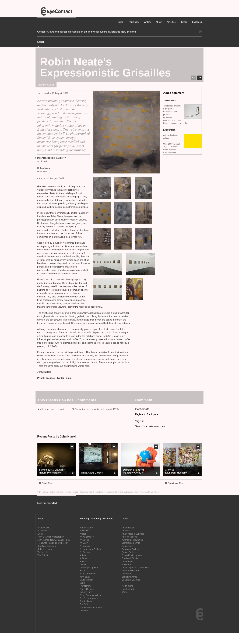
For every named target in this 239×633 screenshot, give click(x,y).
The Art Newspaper (89, 598)
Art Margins (85, 546)
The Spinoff (42, 555)
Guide (120, 22)
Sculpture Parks (129, 577)
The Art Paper (86, 601)
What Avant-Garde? (92, 472)
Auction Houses (129, 537)
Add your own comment (52, 409)
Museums (126, 564)
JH (199, 78)
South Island (128, 589)
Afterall (83, 534)
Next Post (47, 483)
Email (69, 378)
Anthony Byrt (43, 528)
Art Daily (84, 543)
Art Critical (84, 540)
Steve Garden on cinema (91, 595)
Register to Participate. (147, 414)
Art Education (128, 528)
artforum (83, 558)
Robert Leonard (44, 549)
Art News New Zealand (90, 549)
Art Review (85, 552)
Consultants (127, 546)
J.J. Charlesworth (88, 573)
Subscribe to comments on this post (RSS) (97, 409)
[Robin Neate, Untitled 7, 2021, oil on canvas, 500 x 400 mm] (126, 132)
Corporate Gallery (130, 549)
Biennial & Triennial (131, 543)
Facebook (49, 378)
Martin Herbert (86, 580)
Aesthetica (85, 530)
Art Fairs (126, 530)
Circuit (83, 564)
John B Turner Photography (50, 537)
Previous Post (176, 483)
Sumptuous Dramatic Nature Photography (52, 471)
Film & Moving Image (132, 555)
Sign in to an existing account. (150, 426)
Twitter (60, 378)
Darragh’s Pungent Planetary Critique (133, 471)
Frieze (83, 570)
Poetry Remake (87, 589)
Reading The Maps (46, 546)
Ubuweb (84, 610)
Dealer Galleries (129, 552)
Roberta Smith (86, 592)
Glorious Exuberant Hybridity (176, 471)
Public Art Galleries (131, 570)
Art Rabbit (42, 530)
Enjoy (40, 534)
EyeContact (56, 11)
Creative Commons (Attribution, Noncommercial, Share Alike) (132, 492)
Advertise (171, 22)
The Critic (84, 604)
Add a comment (173, 92)
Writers (147, 22)
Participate (134, 22)
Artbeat (83, 555)
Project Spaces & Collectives (135, 567)
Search (40, 42)
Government (127, 561)
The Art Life (42, 552)
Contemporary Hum (89, 567)
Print (40, 378)
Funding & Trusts (130, 558)
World (124, 592)
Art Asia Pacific (87, 537)
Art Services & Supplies (133, 534)
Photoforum (85, 586)
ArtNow (83, 561)
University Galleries (131, 580)
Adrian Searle (86, 528)
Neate (40, 279)
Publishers (127, 573)
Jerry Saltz (85, 577)
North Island (127, 586)
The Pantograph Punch (91, 607)
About (158, 22)
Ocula (82, 583)
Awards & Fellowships (132, 540)
